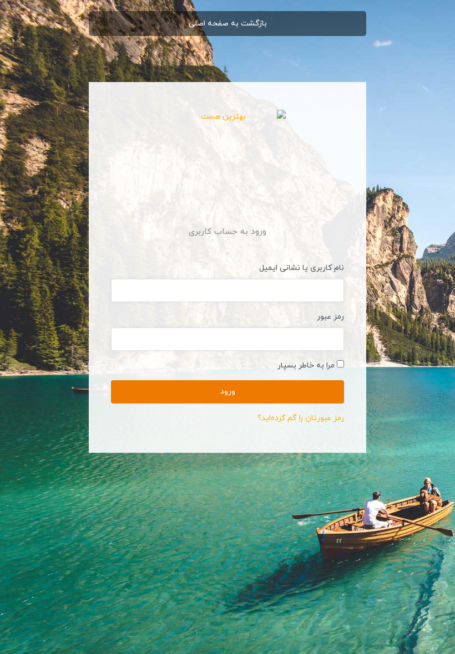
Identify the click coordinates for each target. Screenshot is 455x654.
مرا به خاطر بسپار (306, 365)
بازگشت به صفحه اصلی (228, 23)
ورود (227, 391)
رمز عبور (330, 316)
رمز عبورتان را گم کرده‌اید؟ (300, 418)
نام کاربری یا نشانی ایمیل (301, 268)
